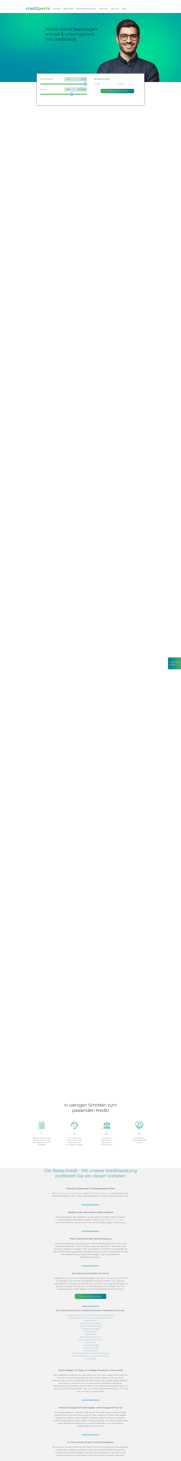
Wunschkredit (46, 79)
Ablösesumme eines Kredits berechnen (90, 1353)
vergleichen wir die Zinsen (111, 1220)
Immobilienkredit (90, 1345)
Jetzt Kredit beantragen (90, 1296)
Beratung (67, 9)
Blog (124, 9)
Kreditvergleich (90, 1350)
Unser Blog (90, 1359)
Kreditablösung (75, 1193)
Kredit (56, 9)
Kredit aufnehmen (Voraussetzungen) (90, 1356)
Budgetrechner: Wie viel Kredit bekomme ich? (91, 1318)
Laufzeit (43, 89)
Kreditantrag (61, 1193)
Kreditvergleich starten (117, 91)
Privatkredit (90, 1334)
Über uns (115, 9)
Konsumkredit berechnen (90, 1340)
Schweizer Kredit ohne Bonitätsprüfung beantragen (90, 1315)
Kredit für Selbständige (90, 1326)
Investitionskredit (90, 1348)
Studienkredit (90, 1331)
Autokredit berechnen (90, 1337)
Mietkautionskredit (90, 1329)
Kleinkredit (90, 1342)
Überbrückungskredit (90, 1323)
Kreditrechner (90, 1321)
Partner (102, 9)
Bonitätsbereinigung (86, 9)
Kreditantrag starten (174, 663)
